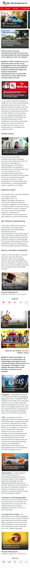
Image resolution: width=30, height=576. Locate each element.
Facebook (3, 302)
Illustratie (25, 351)
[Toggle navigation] (2, 8)
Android (23, 294)
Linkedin (15, 302)
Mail (26, 302)
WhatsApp (20, 302)
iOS (18, 294)
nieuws (15, 8)
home (8, 8)
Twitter (9, 302)
